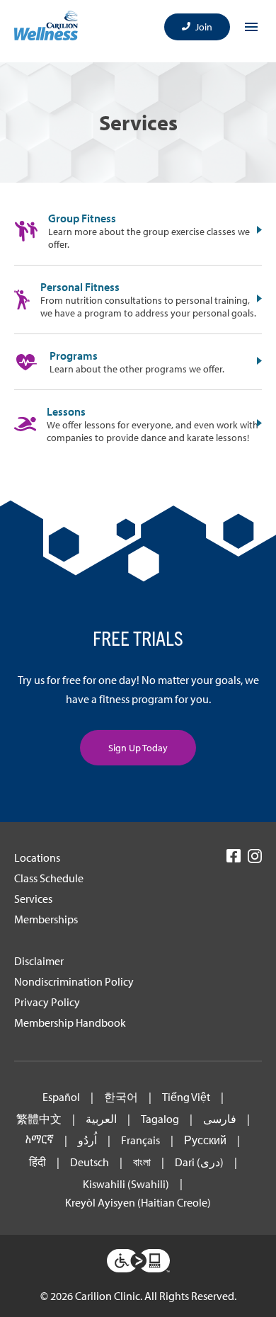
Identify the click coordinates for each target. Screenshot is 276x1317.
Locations (37, 857)
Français (140, 1140)
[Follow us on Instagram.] (255, 860)
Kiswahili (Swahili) (126, 1184)
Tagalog (160, 1119)
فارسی (219, 1119)
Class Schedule (49, 878)
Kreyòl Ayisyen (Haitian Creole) (138, 1203)
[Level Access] (138, 1262)
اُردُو (87, 1140)
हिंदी (37, 1162)
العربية (101, 1119)
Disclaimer (39, 961)
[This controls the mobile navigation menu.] (251, 27)
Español (61, 1097)
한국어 (121, 1097)
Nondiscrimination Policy (74, 981)
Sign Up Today (138, 747)
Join (203, 27)
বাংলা (142, 1162)
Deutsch (89, 1162)
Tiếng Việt (186, 1097)
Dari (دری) (199, 1162)
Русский (205, 1140)
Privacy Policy (47, 1002)
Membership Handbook (70, 1022)
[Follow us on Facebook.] (233, 860)
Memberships (46, 919)
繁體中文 (39, 1119)
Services (33, 898)
